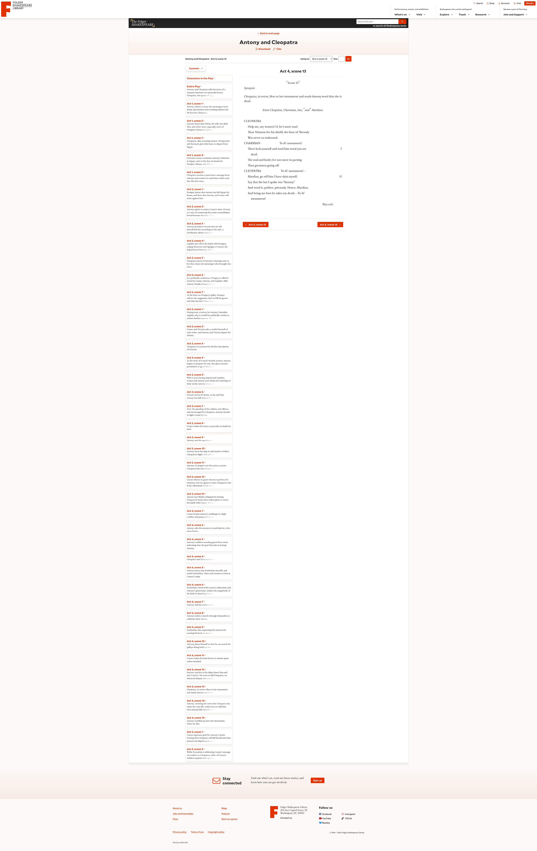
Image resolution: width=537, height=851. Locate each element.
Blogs (224, 808)
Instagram (350, 814)
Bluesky (326, 822)
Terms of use (197, 832)
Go (348, 59)
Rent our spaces (229, 819)
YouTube (326, 818)
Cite (278, 49)
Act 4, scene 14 (328, 224)
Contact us (286, 817)
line (336, 59)
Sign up (317, 780)
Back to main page (270, 33)
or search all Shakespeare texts (389, 25)
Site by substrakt (180, 842)
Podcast (226, 813)
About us (177, 808)
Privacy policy (180, 832)
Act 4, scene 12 (257, 224)
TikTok (348, 818)
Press (175, 819)
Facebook (327, 814)
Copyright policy (216, 832)
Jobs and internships (183, 813)
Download (264, 49)
